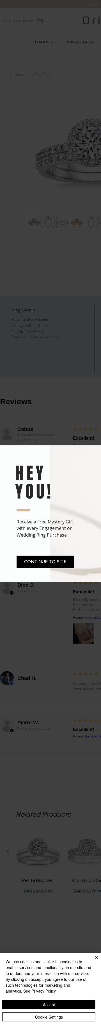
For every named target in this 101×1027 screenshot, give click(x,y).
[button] (45, 562)
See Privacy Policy (39, 991)
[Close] (93, 961)
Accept (49, 1004)
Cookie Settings (49, 1017)
